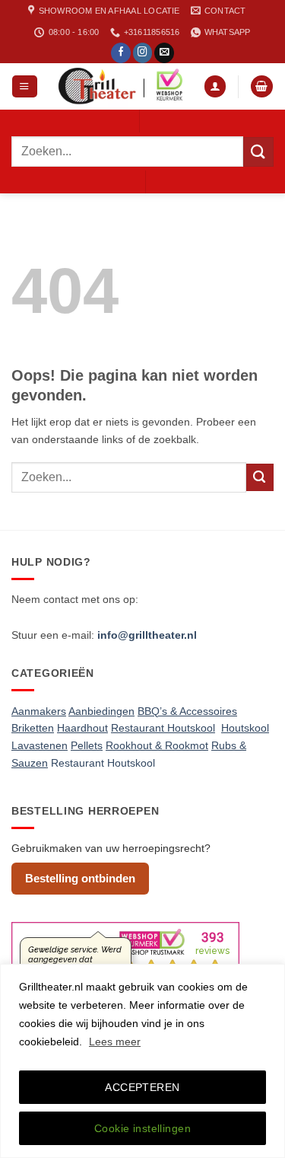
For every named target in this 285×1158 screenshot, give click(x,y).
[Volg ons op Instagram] (143, 53)
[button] (24, 86)
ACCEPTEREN (142, 1087)
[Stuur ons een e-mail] (164, 53)
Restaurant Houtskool (103, 763)
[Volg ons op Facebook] (121, 53)
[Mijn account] (215, 86)
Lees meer (115, 1041)
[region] (142, 1061)
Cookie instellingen (142, 1128)
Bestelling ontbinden (80, 878)
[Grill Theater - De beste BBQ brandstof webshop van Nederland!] (120, 86)
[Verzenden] (258, 152)
